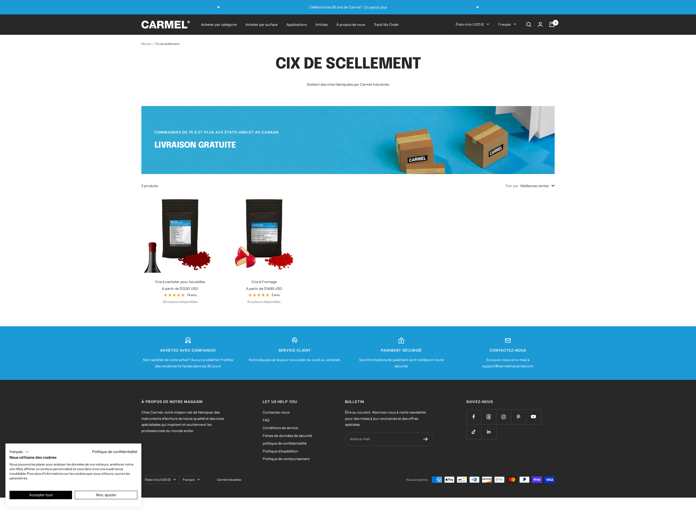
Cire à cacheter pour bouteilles (180, 282)
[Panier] (552, 24)
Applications (296, 24)
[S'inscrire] (425, 439)
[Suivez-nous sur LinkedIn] (488, 431)
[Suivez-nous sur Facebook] (473, 416)
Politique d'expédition (280, 451)
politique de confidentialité (284, 443)
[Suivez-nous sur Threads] (488, 416)
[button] (19, 452)
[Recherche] (528, 24)
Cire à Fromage (264, 282)
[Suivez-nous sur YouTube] (533, 416)
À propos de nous (350, 24)
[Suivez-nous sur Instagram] (503, 416)
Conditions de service (280, 428)
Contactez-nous (276, 412)
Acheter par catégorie (219, 24)
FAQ (266, 420)
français (504, 24)
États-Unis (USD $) (470, 24)
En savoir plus (375, 7)
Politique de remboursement (286, 459)
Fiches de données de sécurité (287, 435)
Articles (321, 24)
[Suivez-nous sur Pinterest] (518, 416)
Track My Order (386, 24)
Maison (146, 44)
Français (189, 480)
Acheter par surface (261, 24)
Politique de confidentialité (114, 451)
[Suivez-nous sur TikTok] (473, 431)
